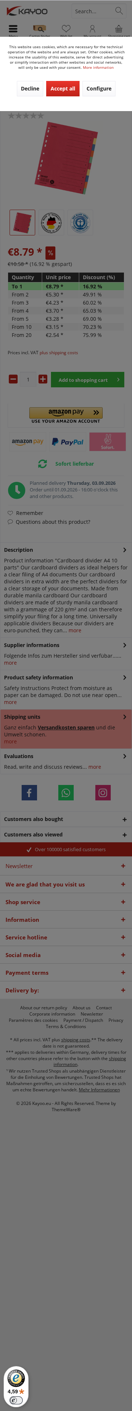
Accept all (63, 88)
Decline (30, 88)
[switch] (16, 1400)
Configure (99, 88)
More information (98, 67)
